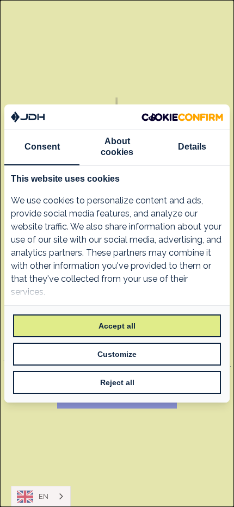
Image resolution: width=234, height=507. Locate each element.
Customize (117, 354)
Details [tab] (192, 146)
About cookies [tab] (117, 147)
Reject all (117, 382)
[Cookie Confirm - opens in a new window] (182, 117)
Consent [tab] (42, 146)
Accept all (117, 325)
